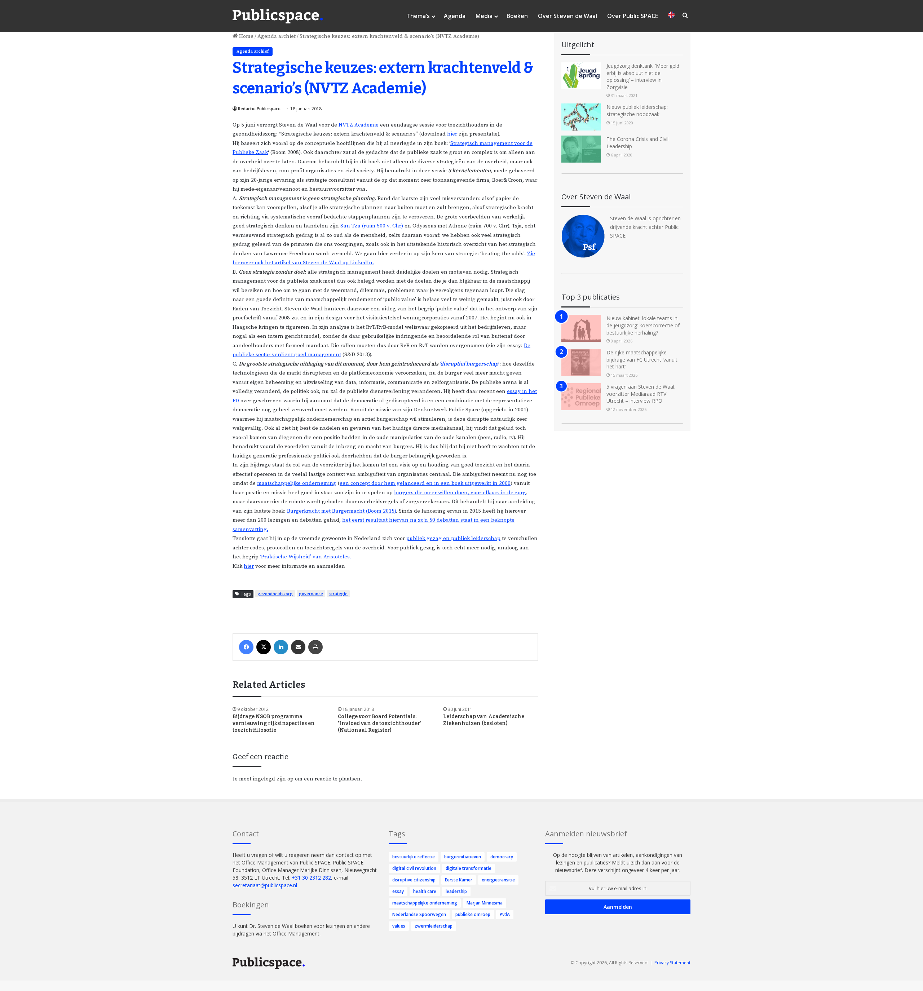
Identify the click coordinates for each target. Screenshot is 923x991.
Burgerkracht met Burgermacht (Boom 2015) (341, 511)
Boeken (517, 16)
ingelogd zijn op (273, 778)
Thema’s (418, 16)
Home (245, 36)
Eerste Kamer (458, 880)
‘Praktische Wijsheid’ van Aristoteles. (305, 556)
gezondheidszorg (275, 593)
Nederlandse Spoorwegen (419, 914)
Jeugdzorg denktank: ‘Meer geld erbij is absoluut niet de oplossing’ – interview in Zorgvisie (642, 76)
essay (398, 891)
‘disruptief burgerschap (469, 363)
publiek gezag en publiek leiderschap (453, 538)
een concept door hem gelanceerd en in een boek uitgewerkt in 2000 (425, 483)
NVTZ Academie (359, 124)
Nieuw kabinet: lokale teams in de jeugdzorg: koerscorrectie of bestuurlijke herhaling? (643, 325)
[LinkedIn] (281, 647)
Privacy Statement (672, 963)
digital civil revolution (414, 868)
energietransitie (498, 880)
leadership (456, 891)
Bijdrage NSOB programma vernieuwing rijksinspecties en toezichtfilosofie (274, 723)
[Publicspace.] (278, 16)
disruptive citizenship (414, 880)
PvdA (505, 914)
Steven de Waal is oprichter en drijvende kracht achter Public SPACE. (645, 227)
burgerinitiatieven (462, 857)
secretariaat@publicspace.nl (265, 885)
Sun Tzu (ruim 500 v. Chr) (371, 225)
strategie (338, 593)
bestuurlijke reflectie (413, 857)
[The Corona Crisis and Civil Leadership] (581, 149)
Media (484, 16)
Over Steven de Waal (567, 16)
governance (311, 593)
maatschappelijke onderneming (296, 483)
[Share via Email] (298, 647)
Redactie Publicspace (259, 109)
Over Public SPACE (632, 16)
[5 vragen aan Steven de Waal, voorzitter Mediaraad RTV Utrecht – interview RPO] (581, 396)
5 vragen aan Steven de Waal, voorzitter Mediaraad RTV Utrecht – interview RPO (641, 393)
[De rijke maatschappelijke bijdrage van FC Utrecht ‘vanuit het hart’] (581, 362)
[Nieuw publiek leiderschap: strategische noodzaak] (581, 116)
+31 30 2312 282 (311, 877)
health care (424, 891)
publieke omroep (472, 914)
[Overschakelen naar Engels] (671, 16)
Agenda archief (276, 36)
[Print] (315, 647)
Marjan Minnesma (485, 903)
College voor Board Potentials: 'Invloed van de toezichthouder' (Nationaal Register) (379, 723)
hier (452, 133)
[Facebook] (246, 647)
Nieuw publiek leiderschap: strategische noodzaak (637, 110)
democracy (501, 857)
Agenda (454, 16)
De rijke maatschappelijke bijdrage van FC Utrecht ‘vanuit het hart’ (641, 359)
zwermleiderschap (433, 926)
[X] (263, 647)
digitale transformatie (468, 868)
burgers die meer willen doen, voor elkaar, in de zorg (460, 492)
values (398, 926)
